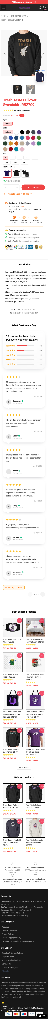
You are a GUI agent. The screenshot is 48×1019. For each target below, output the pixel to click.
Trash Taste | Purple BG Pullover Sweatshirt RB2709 (12, 842)
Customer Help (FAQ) (10, 967)
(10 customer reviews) (23, 110)
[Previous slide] (5, 53)
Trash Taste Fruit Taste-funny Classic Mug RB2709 (35, 676)
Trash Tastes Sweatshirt (12, 20)
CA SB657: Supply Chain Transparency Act (18, 941)
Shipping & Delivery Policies (12, 953)
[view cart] (44, 7)
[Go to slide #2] (31, 89)
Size (5, 153)
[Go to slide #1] (17, 89)
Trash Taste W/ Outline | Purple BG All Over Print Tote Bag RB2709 (35, 714)
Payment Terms (8, 957)
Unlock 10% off (5, 1007)
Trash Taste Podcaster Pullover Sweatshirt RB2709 (34, 842)
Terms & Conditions (9, 930)
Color (5, 128)
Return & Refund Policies (11, 960)
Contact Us (6, 964)
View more (24, 767)
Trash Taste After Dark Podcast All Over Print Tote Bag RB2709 (12, 714)
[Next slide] (43, 53)
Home (3, 16)
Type (5, 120)
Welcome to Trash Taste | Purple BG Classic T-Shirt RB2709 (35, 751)
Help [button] (43, 1016)
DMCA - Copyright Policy (11, 938)
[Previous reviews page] (30, 594)
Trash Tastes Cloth (17, 16)
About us (5, 927)
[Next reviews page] (42, 594)
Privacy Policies (8, 934)
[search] (40, 7)
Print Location (9, 167)
